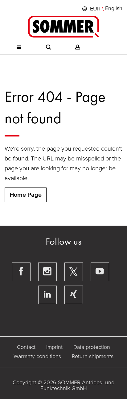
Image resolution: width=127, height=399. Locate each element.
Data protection (91, 347)
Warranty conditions (37, 356)
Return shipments (92, 356)
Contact (26, 347)
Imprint (54, 347)
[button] (101, 8)
